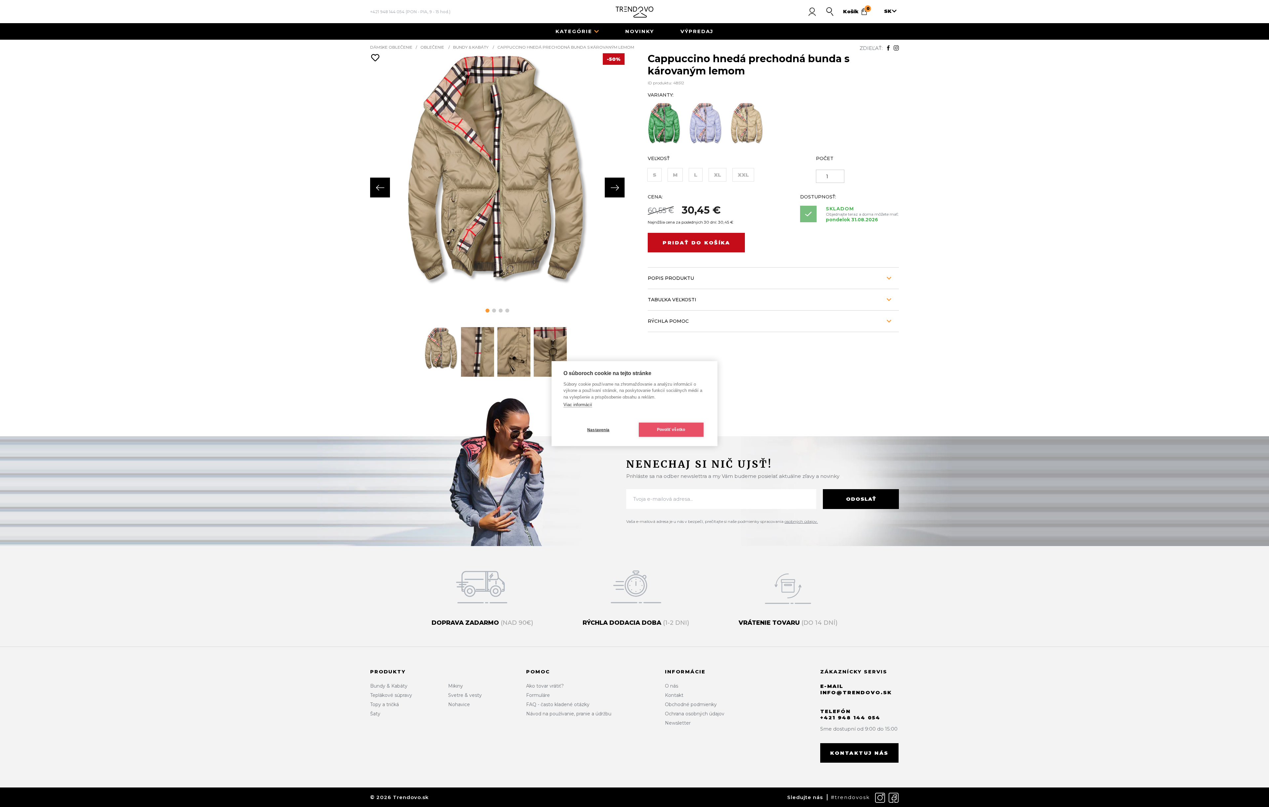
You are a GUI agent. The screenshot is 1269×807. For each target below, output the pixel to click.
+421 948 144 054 (387, 11)
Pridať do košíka (696, 242)
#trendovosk (850, 797)
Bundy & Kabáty (470, 47)
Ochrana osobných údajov (694, 714)
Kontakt (674, 695)
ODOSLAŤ (861, 499)
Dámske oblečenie (391, 47)
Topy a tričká (384, 704)
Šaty (375, 714)
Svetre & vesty (465, 695)
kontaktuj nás (859, 753)
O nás (671, 686)
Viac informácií (577, 404)
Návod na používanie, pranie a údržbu (568, 714)
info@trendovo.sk (856, 692)
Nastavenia (598, 430)
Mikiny (455, 686)
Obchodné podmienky (691, 704)
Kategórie (574, 31)
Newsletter (678, 723)
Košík (856, 10)
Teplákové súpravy (391, 695)
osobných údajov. (801, 521)
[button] (487, 311)
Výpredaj (696, 31)
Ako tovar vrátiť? (545, 686)
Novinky (639, 31)
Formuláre (538, 695)
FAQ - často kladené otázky (558, 704)
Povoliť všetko (671, 429)
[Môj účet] (812, 11)
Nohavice (459, 704)
